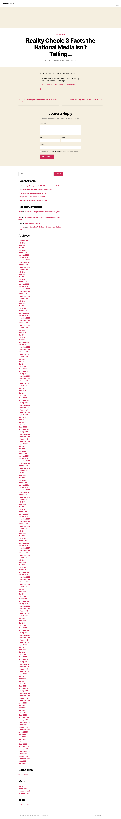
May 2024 (21, 306)
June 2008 (22, 761)
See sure (21, 227)
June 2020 (22, 420)
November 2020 (24, 407)
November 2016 (24, 521)
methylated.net (8, 3)
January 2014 (23, 604)
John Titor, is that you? (33, 223)
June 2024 (22, 303)
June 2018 (22, 475)
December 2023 (24, 318)
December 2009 (24, 722)
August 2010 (23, 703)
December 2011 (24, 664)
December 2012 (24, 635)
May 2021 (21, 393)
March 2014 (22, 599)
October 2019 (23, 439)
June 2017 (22, 504)
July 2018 (21, 473)
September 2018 (24, 468)
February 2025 (23, 284)
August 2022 (23, 357)
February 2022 (23, 371)
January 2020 (23, 432)
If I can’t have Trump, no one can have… (32, 193)
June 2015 (22, 562)
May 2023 (21, 335)
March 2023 (22, 340)
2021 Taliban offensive (23, 804)
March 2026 (22, 253)
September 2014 (24, 584)
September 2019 (24, 441)
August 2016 (23, 529)
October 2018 (23, 466)
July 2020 (22, 417)
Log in (20, 786)
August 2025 (23, 269)
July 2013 (21, 618)
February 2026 (23, 255)
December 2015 (24, 548)
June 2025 (22, 274)
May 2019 (21, 449)
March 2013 (22, 628)
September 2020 (24, 412)
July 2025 (21, 272)
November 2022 (24, 349)
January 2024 (23, 315)
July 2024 (22, 301)
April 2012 (22, 654)
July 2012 (21, 647)
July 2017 (21, 502)
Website (42, 144)
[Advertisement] (60, 17)
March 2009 (22, 744)
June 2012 (22, 650)
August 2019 (23, 444)
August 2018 (23, 470)
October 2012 (23, 640)
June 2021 (22, 391)
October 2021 (23, 381)
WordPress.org (23, 793)
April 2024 (22, 308)
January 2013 (23, 633)
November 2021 (24, 378)
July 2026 (22, 243)
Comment (43, 123)
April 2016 (22, 538)
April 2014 (22, 596)
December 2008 (24, 751)
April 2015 (22, 567)
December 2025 (24, 260)
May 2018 (21, 478)
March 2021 (22, 398)
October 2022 (23, 352)
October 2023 (23, 323)
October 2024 (23, 294)
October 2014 (23, 582)
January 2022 (23, 374)
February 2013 (23, 630)
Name (42, 137)
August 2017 (23, 499)
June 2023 (22, 332)
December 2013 (24, 606)
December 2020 (24, 405)
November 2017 (24, 492)
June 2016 (22, 533)
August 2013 (23, 616)
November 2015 (24, 550)
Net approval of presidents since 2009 (31, 197)
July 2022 (21, 359)
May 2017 (21, 507)
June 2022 (22, 361)
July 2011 (21, 676)
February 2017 (23, 514)
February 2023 (23, 342)
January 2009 (23, 749)
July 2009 (22, 734)
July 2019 (21, 446)
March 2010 (22, 715)
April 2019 (22, 451)
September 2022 (24, 354)
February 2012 (23, 659)
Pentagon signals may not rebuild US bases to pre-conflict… (39, 186)
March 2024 (22, 311)
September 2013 (24, 613)
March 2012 (22, 657)
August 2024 (23, 299)
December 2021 (24, 376)
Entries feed (22, 788)
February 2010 (23, 717)
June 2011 (22, 679)
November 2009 (24, 725)
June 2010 (22, 708)
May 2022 (21, 364)
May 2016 (21, 536)
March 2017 (22, 512)
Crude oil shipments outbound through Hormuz (35, 189)
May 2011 (21, 681)
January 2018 (23, 487)
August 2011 (22, 674)
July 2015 (21, 560)
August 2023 (23, 328)
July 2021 (21, 388)
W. (49, 60)
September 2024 (24, 296)
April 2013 (22, 625)
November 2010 (24, 696)
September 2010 (24, 700)
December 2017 (24, 490)
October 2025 (23, 265)
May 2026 (21, 248)
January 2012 (23, 662)
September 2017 (24, 497)
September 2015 (24, 555)
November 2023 (24, 320)
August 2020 (23, 415)
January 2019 (23, 458)
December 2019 (24, 434)
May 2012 (21, 652)
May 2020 (21, 422)
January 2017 (23, 516)
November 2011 (24, 666)
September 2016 (24, 526)
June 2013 (22, 621)
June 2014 (22, 591)
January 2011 (23, 691)
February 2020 (23, 429)
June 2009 (22, 737)
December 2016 (24, 519)
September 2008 (24, 758)
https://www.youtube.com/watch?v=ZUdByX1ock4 (59, 84)
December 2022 (24, 347)
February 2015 (23, 572)
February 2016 (23, 543)
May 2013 (21, 623)
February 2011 (23, 688)
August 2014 (23, 587)
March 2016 (22, 541)
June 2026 (22, 245)
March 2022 (22, 369)
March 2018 (22, 482)
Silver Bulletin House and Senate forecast (32, 200)
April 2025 (22, 279)
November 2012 (24, 637)
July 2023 (21, 330)
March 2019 (22, 453)
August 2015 (23, 558)
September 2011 (24, 671)
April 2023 (22, 337)
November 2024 (24, 291)
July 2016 (21, 531)
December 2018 (24, 461)
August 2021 (23, 386)
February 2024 (23, 313)
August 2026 (23, 240)
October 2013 (23, 611)
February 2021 (23, 400)
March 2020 (22, 427)
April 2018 (22, 480)
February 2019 (23, 456)
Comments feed (24, 791)
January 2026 (23, 257)
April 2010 (22, 713)
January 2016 (23, 545)
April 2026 (22, 250)
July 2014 (21, 589)
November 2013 (24, 608)
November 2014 (24, 579)
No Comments (72, 60)
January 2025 (23, 286)
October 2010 (23, 698)
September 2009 (24, 729)
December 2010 (24, 693)
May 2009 (22, 739)
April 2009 (22, 742)
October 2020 (23, 410)
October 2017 (23, 495)
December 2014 (24, 577)
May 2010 (21, 710)
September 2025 (24, 267)
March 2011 (22, 686)
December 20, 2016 (59, 60)
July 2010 (21, 705)
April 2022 (22, 366)
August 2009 (23, 732)
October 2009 (23, 727)
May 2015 (21, 565)
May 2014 (21, 594)
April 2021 (22, 395)
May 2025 (21, 277)
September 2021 (24, 383)
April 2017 (22, 509)
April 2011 (22, 683)
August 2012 (23, 645)
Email (63, 137)
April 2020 (22, 424)
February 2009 (23, 746)
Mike (20, 212)
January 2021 (23, 403)
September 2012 (24, 642)
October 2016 (23, 524)
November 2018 (24, 463)
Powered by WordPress (41, 815)
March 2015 (22, 570)
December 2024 (24, 289)
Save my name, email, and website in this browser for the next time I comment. (60, 151)
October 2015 (23, 553)
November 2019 (24, 437)
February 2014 (23, 601)
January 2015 (23, 574)
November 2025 (24, 262)
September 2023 (24, 325)
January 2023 (23, 345)
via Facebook (60, 34)
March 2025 (22, 282)
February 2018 (23, 485)
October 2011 (23, 669)
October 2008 (23, 756)
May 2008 (22, 763)
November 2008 (24, 754)
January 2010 (23, 720)
